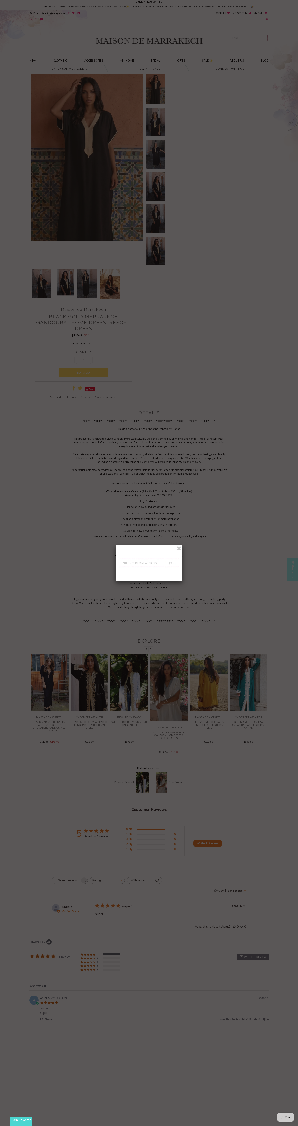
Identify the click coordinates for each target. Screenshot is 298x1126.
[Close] (179, 548)
